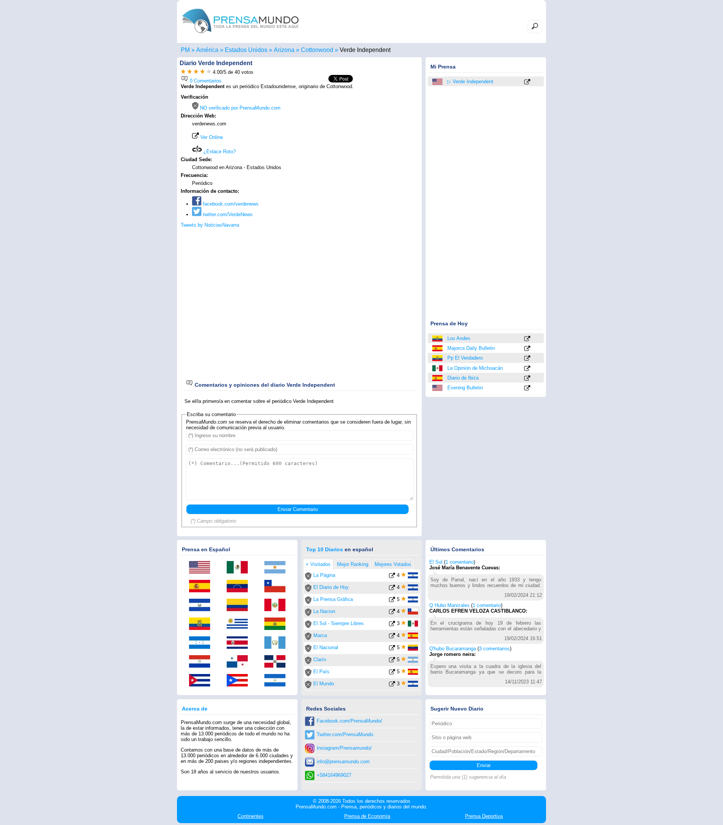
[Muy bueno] (202, 72)
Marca (320, 635)
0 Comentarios (204, 81)
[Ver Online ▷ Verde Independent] (527, 82)
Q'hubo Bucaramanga (452, 648)
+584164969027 (334, 775)
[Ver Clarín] (392, 661)
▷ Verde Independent (470, 81)
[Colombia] (240, 605)
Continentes (251, 816)
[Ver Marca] (392, 637)
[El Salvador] (202, 605)
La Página (324, 575)
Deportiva (484, 816)
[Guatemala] (277, 643)
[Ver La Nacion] (392, 613)
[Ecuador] (437, 338)
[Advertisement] (354, 142)
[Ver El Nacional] (392, 649)
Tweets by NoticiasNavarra (210, 225)
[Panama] (240, 662)
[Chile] (277, 586)
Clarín (319, 659)
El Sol (435, 562)
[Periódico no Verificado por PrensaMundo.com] (308, 578)
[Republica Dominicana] (277, 662)
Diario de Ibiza (463, 378)
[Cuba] (202, 681)
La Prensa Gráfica (333, 599)
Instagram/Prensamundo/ (344, 748)
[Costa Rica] (240, 643)
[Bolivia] (277, 624)
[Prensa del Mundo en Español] (240, 35)
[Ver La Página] (392, 576)
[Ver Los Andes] (527, 339)
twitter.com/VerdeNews (227, 214)
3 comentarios (494, 648)
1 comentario (459, 562)
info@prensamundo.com (343, 761)
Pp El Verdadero (465, 358)
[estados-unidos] (437, 82)
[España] (437, 348)
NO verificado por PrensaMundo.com (239, 108)
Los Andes (458, 338)
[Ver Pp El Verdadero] (527, 358)
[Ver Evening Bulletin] (527, 388)
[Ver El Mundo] (392, 685)
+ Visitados (318, 564)
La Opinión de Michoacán (475, 368)
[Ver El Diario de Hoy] (392, 589)
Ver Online (211, 137)
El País (321, 671)
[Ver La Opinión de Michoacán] (527, 369)
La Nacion (324, 611)
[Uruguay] (240, 624)
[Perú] (277, 605)
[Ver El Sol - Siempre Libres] (392, 625)
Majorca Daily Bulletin (471, 348)
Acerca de (194, 709)
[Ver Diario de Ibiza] (527, 378)
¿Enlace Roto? (219, 151)
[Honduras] (202, 643)
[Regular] (189, 72)
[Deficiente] (183, 72)
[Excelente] (208, 72)
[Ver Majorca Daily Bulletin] (527, 349)
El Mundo (323, 683)
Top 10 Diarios (324, 549)
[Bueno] (196, 72)
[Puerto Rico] (240, 681)
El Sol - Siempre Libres (338, 623)
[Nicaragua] (277, 681)
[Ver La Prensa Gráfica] (392, 601)
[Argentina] (277, 568)
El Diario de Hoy (331, 587)
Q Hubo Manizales (449, 605)
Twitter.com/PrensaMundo (345, 734)
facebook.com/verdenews (230, 204)
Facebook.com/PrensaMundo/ (349, 721)
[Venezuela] (240, 586)
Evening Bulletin (465, 387)
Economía (367, 816)
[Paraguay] (202, 662)
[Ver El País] (392, 673)
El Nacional (325, 647)
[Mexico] (437, 368)
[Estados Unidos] (437, 388)
